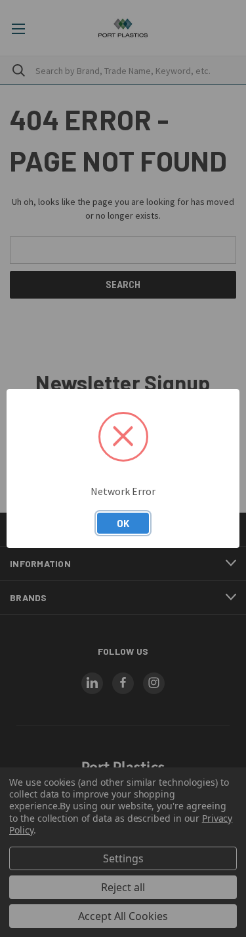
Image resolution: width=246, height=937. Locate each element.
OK (123, 523)
